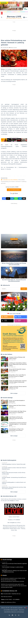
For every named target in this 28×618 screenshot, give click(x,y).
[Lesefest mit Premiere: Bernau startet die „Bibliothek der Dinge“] (4, 388)
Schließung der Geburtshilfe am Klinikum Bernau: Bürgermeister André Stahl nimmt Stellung (18, 364)
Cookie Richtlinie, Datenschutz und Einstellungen (14, 611)
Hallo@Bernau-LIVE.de (15, 522)
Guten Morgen (14, 239)
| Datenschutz (21, 609)
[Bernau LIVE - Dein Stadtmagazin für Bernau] (14, 17)
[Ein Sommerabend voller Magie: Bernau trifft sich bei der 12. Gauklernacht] (4, 413)
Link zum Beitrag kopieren (14, 189)
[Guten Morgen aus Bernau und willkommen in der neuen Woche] (4, 418)
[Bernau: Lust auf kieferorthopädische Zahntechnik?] (4, 402)
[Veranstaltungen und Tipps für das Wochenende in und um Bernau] (4, 430)
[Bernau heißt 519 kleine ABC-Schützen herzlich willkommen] (4, 370)
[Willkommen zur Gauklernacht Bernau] (14, 34)
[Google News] (14, 193)
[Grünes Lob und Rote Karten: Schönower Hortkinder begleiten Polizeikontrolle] (4, 382)
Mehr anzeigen (14, 393)
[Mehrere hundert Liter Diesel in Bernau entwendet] (4, 407)
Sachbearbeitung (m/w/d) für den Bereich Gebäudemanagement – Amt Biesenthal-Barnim (18, 424)
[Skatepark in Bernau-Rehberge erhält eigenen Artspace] (4, 358)
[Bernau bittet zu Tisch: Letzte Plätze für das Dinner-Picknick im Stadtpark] (4, 376)
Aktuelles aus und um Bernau (10, 179)
